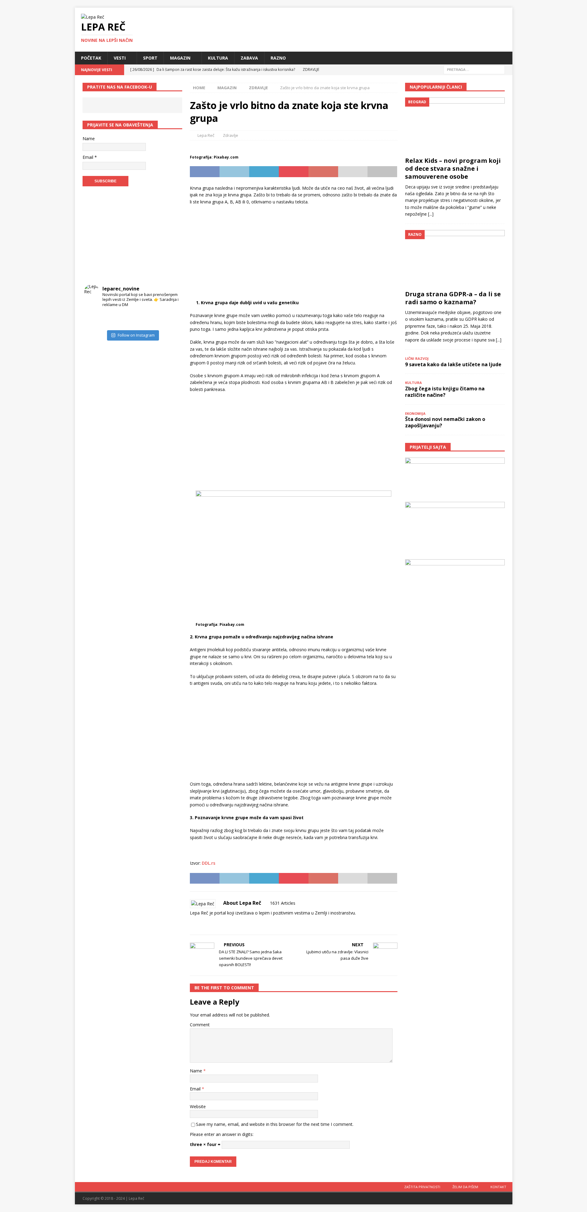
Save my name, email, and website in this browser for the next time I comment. (274, 1124)
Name (196, 1071)
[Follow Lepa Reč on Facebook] (199, 923)
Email (196, 1089)
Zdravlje (230, 135)
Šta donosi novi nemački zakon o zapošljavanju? (445, 422)
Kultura (218, 58)
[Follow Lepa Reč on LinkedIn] (230, 923)
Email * (90, 157)
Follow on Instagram (136, 335)
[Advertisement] (293, 254)
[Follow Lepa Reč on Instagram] (209, 923)
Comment (200, 1025)
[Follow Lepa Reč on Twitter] (220, 923)
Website (198, 1106)
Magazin (180, 58)
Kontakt (498, 1187)
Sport (150, 58)
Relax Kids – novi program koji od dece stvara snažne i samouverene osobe (453, 168)
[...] (431, 214)
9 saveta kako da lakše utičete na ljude (453, 364)
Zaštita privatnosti (422, 1187)
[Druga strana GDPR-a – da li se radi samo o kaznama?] (455, 258)
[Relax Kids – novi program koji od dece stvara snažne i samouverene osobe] (455, 125)
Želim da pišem (465, 1187)
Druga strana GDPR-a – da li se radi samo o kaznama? (453, 298)
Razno (278, 58)
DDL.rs (208, 863)
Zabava (249, 58)
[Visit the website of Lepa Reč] (192, 923)
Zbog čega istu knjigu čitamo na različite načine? (445, 391)
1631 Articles (282, 903)
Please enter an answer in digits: (221, 1134)
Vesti (120, 58)
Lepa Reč (206, 135)
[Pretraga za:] (474, 69)
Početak (91, 58)
